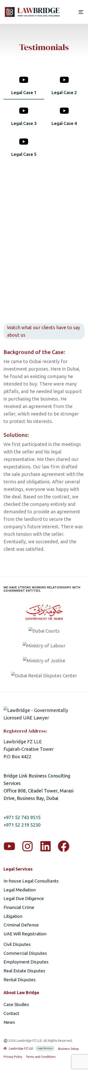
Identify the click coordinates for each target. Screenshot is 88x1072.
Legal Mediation (20, 889)
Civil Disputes (17, 944)
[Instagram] (27, 846)
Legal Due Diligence (24, 898)
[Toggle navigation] (70, 12)
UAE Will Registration (25, 933)
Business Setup (68, 1048)
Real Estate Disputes (24, 970)
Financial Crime (19, 907)
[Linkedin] (45, 846)
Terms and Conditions (41, 1056)
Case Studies (16, 1004)
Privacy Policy (13, 1056)
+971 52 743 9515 (22, 817)
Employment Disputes (26, 961)
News (9, 1022)
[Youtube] (9, 846)
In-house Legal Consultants (31, 880)
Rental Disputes (20, 979)
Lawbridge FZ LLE (31, 1048)
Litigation (13, 916)
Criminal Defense (21, 924)
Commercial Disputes (25, 953)
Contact (11, 1013)
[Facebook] (63, 846)
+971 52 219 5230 (22, 825)
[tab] (24, 87)
